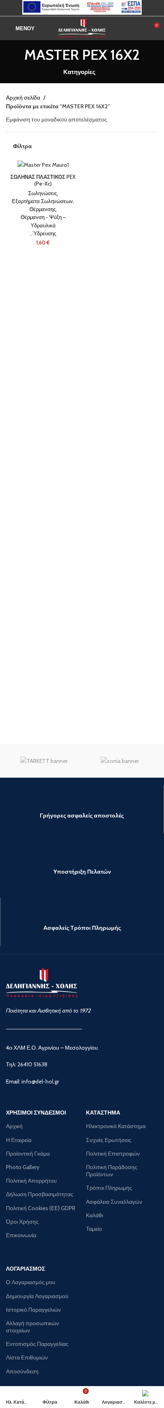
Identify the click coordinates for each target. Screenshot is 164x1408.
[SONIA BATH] (120, 761)
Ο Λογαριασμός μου (30, 1282)
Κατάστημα (103, 1112)
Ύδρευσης (44, 234)
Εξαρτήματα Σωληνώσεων (42, 201)
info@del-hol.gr (40, 1081)
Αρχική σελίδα (23, 97)
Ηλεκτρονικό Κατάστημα (116, 1126)
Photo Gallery (22, 1167)
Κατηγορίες (79, 72)
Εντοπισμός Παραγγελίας (37, 1343)
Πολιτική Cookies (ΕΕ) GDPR (40, 1208)
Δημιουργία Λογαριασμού (37, 1296)
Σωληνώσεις (42, 193)
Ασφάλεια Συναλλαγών (114, 1201)
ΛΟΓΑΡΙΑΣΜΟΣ (25, 1268)
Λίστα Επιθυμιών (27, 1357)
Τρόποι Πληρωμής (109, 1187)
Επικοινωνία (21, 1235)
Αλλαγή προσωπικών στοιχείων (32, 1327)
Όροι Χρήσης (22, 1221)
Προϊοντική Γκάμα (28, 1153)
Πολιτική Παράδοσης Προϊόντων (111, 1171)
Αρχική (14, 1126)
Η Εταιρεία (18, 1140)
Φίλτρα (22, 146)
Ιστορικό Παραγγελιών (33, 1309)
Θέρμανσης (42, 209)
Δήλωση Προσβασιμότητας (39, 1194)
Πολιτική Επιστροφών (113, 1153)
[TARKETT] (44, 761)
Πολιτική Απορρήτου (31, 1180)
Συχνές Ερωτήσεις (108, 1140)
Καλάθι (94, 1215)
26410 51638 (32, 1064)
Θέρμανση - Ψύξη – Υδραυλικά (43, 221)
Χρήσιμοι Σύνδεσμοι (36, 1112)
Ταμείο (94, 1228)
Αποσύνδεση (22, 1371)
